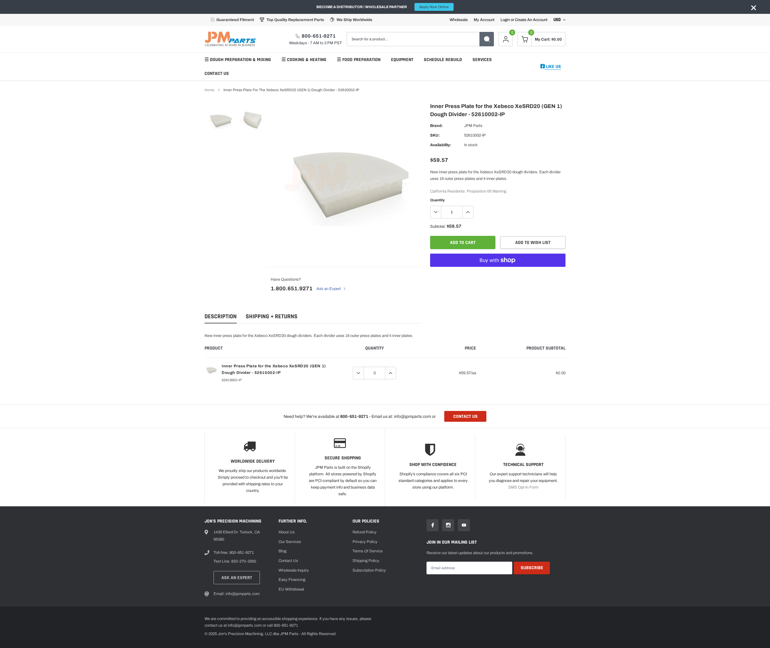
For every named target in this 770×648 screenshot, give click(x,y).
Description (221, 316)
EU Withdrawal (291, 589)
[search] (486, 39)
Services (482, 60)
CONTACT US (465, 416)
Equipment (402, 60)
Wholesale (459, 20)
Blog (282, 551)
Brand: (436, 126)
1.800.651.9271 (292, 288)
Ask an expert (236, 578)
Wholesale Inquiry (294, 570)
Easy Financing (292, 580)
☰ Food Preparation (358, 60)
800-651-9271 (319, 36)
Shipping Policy (366, 561)
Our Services (290, 542)
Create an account (531, 20)
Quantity (437, 200)
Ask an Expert (329, 289)
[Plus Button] (467, 212)
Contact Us (217, 73)
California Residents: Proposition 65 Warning (468, 191)
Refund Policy (365, 532)
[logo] (232, 39)
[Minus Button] (435, 212)
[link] (220, 119)
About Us (287, 532)
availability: (440, 145)
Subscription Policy (369, 570)
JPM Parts (473, 126)
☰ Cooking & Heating (304, 60)
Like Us (553, 66)
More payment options (497, 275)
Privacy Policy (365, 542)
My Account (484, 20)
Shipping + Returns (271, 316)
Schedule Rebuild (443, 60)
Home (209, 90)
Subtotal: (438, 226)
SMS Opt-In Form (523, 487)
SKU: (435, 135)
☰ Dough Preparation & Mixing (238, 60)
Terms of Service (368, 551)
